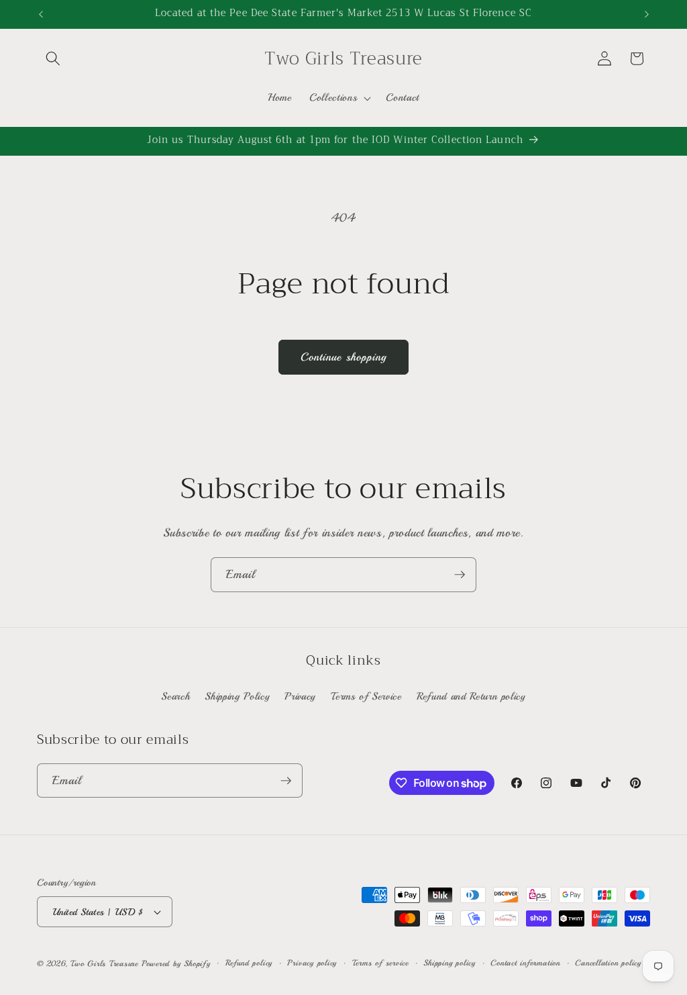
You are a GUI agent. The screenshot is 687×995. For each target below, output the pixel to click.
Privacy (300, 696)
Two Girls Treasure (106, 964)
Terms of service (380, 963)
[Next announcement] (647, 14)
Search (175, 696)
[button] (53, 58)
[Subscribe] (459, 574)
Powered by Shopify (176, 964)
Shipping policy (449, 963)
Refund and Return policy (471, 696)
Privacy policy (312, 963)
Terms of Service (366, 696)
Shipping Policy (237, 696)
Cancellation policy (608, 963)
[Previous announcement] (41, 14)
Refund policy (248, 963)
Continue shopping (344, 357)
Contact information (525, 963)
